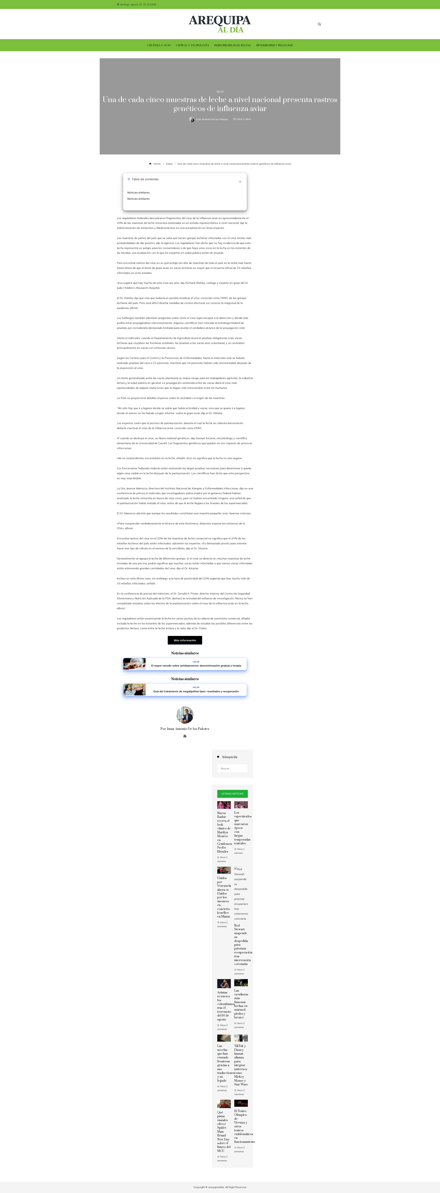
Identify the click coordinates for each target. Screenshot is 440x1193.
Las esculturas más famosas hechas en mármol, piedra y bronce (241, 1004)
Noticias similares (138, 192)
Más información (185, 640)
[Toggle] (240, 181)
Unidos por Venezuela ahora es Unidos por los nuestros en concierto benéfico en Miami (224, 897)
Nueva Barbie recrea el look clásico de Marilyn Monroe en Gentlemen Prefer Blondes (224, 832)
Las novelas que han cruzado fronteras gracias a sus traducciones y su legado (226, 1063)
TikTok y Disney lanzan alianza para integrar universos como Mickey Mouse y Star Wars (241, 1065)
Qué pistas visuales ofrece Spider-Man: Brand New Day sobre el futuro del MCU (223, 1132)
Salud (220, 92)
